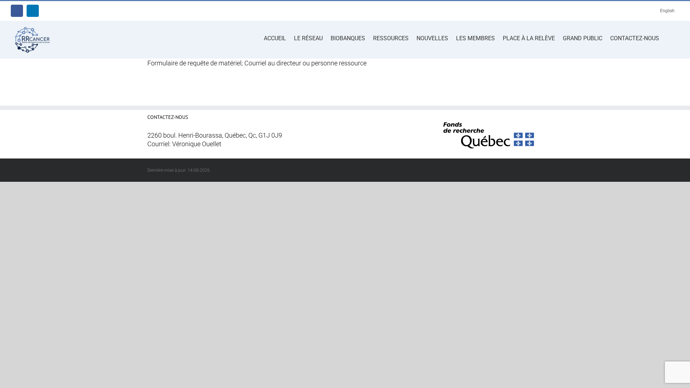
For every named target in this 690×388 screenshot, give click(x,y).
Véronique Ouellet (196, 144)
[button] (669, 38)
